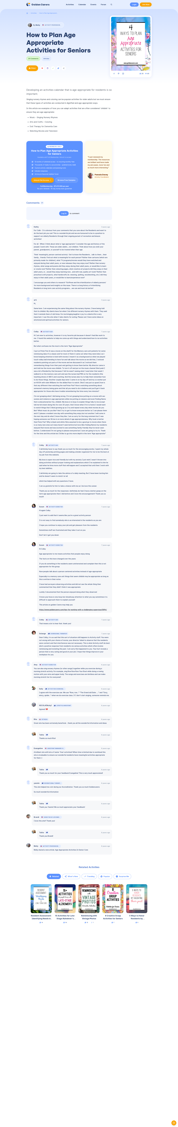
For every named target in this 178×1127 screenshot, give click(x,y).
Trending (90, 876)
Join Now (145, 4)
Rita (35, 719)
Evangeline (38, 748)
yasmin (37, 783)
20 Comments (33, 58)
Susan (41, 507)
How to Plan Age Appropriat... (48, 13)
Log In (64, 213)
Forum (103, 4)
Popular (107, 876)
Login (134, 4)
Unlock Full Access (41, 180)
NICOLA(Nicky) (45, 705)
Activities (70, 4)
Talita (41, 735)
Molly (36, 846)
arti (35, 300)
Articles (46, 58)
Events (93, 4)
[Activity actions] (51, 887)
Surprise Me (124, 876)
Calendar (82, 4)
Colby (36, 332)
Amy (35, 665)
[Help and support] (173, 1122)
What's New (73, 876)
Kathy (36, 227)
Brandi (36, 817)
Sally (41, 689)
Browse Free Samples (66, 180)
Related (55, 876)
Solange (42, 634)
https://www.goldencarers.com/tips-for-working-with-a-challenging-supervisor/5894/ (73, 610)
